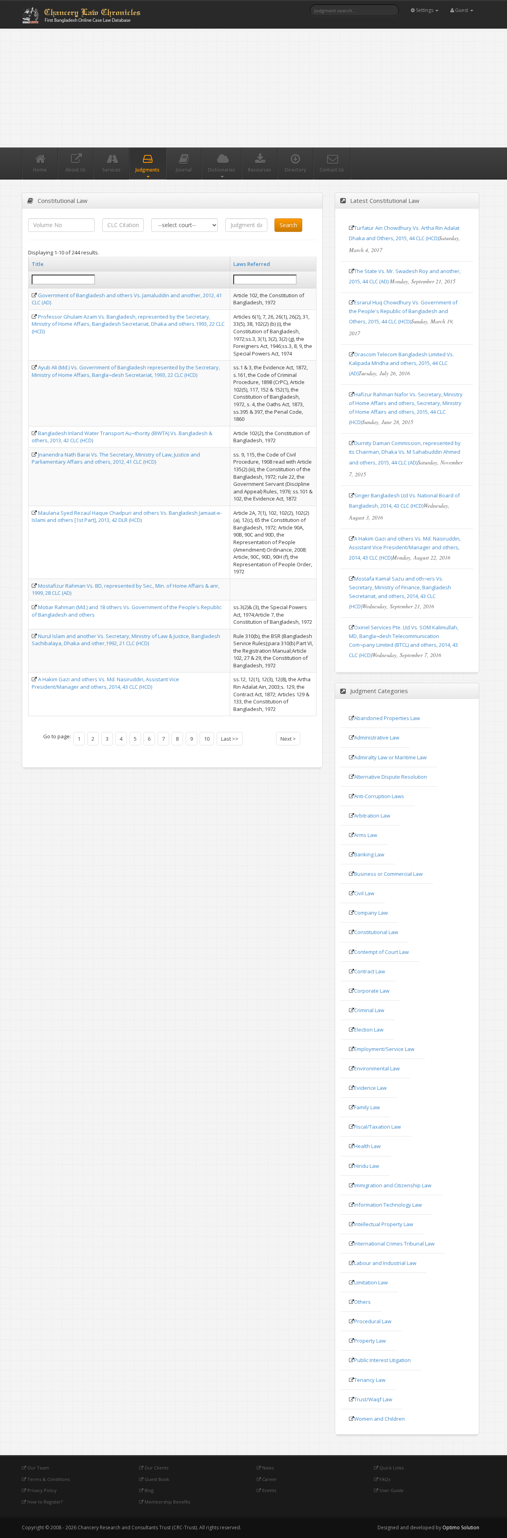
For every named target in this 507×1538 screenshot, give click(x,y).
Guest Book (156, 1479)
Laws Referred (251, 263)
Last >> (229, 738)
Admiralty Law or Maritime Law (390, 757)
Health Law (367, 1146)
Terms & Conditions (48, 1479)
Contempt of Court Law (381, 951)
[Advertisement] (253, 87)
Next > (288, 738)
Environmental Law (377, 1068)
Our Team (37, 1468)
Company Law (371, 912)
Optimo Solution (460, 1527)
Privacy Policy (41, 1490)
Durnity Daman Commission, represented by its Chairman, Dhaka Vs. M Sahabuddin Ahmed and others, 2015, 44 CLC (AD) (405, 452)
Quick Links (391, 1468)
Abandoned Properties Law (387, 718)
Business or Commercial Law (388, 873)
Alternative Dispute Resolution (390, 776)
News (267, 1468)
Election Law (368, 1029)
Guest (461, 10)
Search (288, 225)
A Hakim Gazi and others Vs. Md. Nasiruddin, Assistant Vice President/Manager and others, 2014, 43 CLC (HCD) (105, 683)
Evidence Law (370, 1087)
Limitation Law (371, 1282)
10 (207, 738)
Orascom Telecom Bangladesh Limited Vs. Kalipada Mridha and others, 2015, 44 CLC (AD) (401, 364)
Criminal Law (369, 1010)
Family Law (367, 1107)
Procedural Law (372, 1321)
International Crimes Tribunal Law (394, 1243)
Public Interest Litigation (382, 1360)
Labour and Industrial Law (385, 1263)
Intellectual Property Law (383, 1224)
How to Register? (44, 1502)
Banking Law (369, 854)
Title (38, 263)
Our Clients (155, 1468)
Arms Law (365, 835)
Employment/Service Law (384, 1049)
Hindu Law (366, 1165)
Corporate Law (371, 990)
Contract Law (369, 971)
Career (269, 1479)
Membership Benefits (166, 1502)
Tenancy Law (369, 1379)
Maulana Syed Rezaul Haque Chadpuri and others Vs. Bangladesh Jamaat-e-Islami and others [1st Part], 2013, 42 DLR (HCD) (127, 516)
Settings (425, 10)
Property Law (370, 1340)
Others (362, 1301)
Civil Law (364, 893)
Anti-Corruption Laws (379, 796)
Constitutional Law (376, 932)
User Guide (391, 1490)
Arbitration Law (372, 815)
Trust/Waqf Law (373, 1399)
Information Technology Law (388, 1204)
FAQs (384, 1479)
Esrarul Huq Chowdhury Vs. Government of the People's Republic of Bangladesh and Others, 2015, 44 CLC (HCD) (403, 312)
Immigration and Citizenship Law (392, 1185)
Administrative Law (376, 737)
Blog (148, 1490)
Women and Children (379, 1418)
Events (268, 1490)
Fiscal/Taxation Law (377, 1126)
